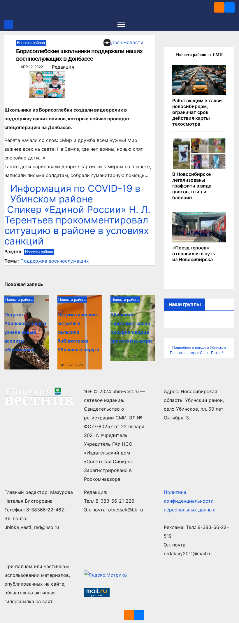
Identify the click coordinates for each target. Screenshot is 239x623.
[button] (231, 24)
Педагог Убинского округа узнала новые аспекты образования (25, 332)
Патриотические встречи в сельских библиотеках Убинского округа (78, 332)
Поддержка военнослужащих (54, 261)
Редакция (63, 67)
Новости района (31, 43)
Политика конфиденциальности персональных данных (189, 501)
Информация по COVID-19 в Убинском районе (75, 194)
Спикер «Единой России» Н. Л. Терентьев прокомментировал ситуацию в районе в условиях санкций (77, 225)
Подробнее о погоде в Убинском (199, 348)
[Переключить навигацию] (121, 24)
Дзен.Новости (127, 42)
